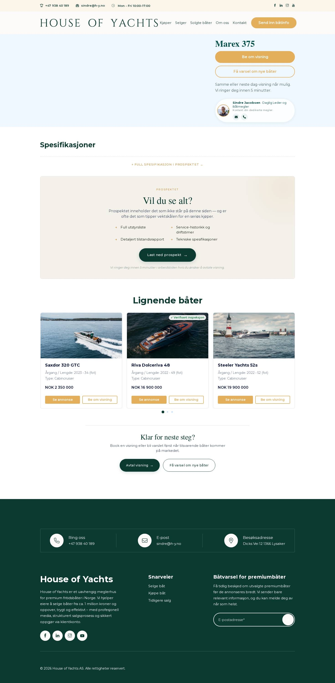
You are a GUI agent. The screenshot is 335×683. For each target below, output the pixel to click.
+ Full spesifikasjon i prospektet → (167, 164)
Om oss (222, 23)
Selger (180, 23)
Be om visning (255, 57)
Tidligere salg (159, 600)
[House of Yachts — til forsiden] (99, 22)
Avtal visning (139, 465)
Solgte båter (201, 23)
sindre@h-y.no (93, 5)
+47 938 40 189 (57, 5)
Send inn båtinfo (273, 23)
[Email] (236, 117)
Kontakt (240, 23)
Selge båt (156, 586)
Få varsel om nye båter (255, 71)
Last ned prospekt (167, 254)
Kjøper (165, 23)
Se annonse (63, 400)
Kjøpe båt (156, 593)
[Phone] (244, 117)
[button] (163, 415)
